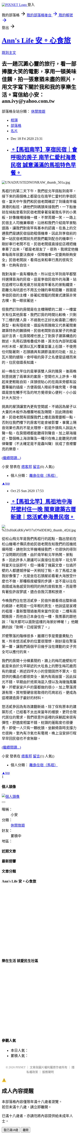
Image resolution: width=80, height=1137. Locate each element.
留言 (36, 467)
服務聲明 (48, 1072)
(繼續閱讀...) (11, 458)
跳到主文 (9, 53)
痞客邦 (26, 467)
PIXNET (21, 1067)
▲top (6, 483)
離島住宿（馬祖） (43, 475)
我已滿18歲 (11, 1130)
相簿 (14, 120)
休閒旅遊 (38, 111)
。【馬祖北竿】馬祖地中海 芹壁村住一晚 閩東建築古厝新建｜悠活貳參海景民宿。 (43, 509)
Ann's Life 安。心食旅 (36, 40)
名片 (14, 131)
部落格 (16, 125)
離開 (25, 1130)
